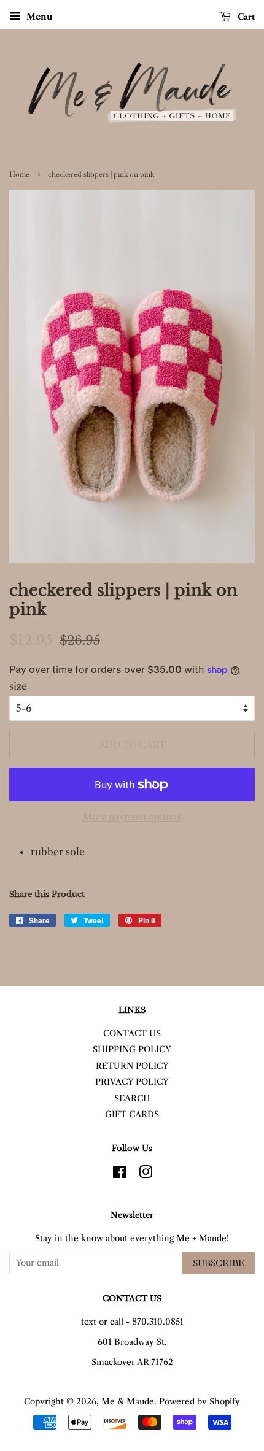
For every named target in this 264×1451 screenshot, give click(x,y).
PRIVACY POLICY (132, 1082)
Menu (38, 16)
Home (19, 174)
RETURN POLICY (132, 1066)
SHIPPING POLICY (132, 1049)
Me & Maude (127, 1401)
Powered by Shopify (199, 1401)
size (18, 686)
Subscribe (218, 1263)
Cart (245, 16)
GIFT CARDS (132, 1114)
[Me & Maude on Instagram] (145, 1174)
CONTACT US (132, 1033)
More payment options (132, 817)
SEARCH (132, 1098)
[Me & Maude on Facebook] (119, 1174)
